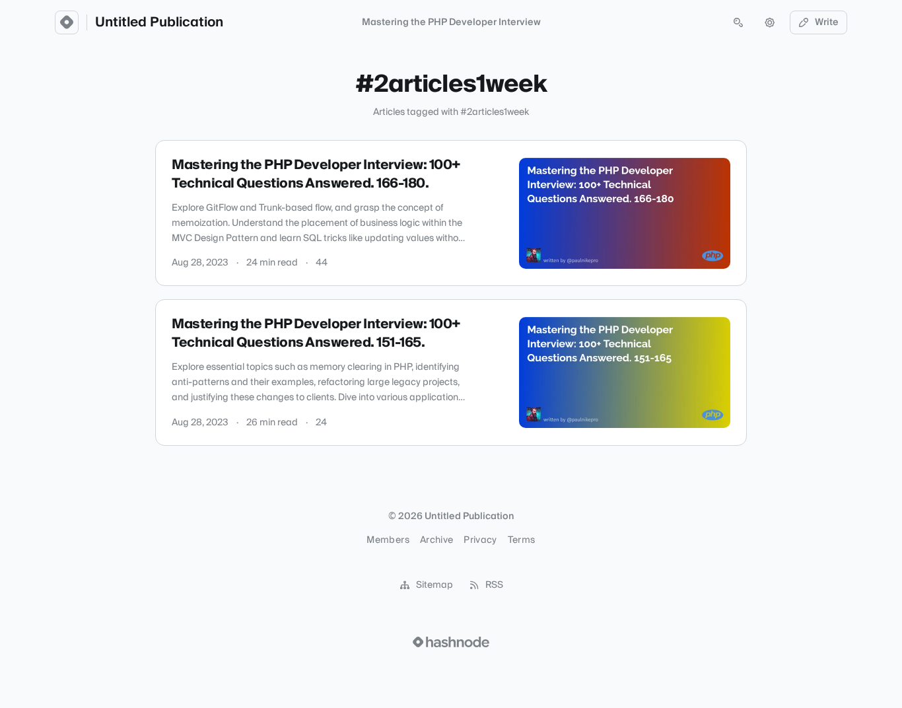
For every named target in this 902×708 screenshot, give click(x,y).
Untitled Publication (159, 22)
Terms (522, 540)
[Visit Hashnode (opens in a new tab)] (451, 642)
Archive (436, 540)
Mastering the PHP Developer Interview (451, 22)
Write (827, 22)
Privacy (480, 540)
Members (387, 540)
